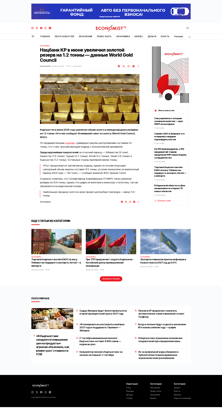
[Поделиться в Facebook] (119, 66)
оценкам (70, 143)
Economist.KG (45, 66)
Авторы (129, 395)
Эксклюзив (155, 388)
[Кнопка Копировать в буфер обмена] (137, 66)
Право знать (155, 391)
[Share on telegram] (133, 66)
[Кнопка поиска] (187, 28)
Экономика (45, 45)
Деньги (177, 388)
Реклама (130, 391)
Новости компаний (182, 398)
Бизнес (153, 398)
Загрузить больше (111, 279)
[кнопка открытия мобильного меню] (32, 36)
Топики (129, 398)
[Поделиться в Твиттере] (123, 66)
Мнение (177, 395)
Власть (177, 391)
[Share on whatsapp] (128, 66)
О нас (128, 388)
